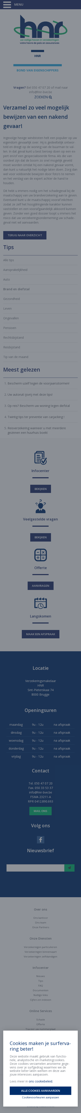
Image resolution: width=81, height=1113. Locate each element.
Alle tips (8, 260)
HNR (37, 56)
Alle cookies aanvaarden (40, 1091)
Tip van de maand (15, 357)
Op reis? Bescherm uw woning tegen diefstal (39, 406)
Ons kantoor (40, 917)
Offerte (40, 1024)
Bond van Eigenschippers (38, 70)
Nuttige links (40, 995)
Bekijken (41, 489)
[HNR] (40, 29)
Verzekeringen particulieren (40, 947)
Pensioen (9, 328)
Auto (6, 279)
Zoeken (41, 97)
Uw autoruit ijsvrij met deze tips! (30, 394)
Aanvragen (40, 586)
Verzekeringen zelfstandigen (40, 956)
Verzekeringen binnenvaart (41, 951)
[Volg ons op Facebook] (40, 839)
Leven (7, 308)
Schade (40, 1019)
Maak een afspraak (40, 634)
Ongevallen (11, 318)
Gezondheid (11, 299)
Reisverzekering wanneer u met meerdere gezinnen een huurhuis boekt (37, 430)
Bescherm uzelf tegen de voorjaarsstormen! (38, 383)
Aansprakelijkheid (15, 270)
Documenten (40, 990)
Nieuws (40, 976)
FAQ (40, 985)
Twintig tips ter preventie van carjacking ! (36, 417)
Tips (40, 980)
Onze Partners (40, 927)
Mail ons (40, 811)
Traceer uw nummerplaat (40, 1029)
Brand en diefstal (16, 289)
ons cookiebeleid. (41, 1081)
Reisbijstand (11, 347)
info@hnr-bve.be (40, 92)
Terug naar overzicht (25, 235)
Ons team (40, 922)
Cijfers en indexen (40, 999)
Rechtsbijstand (13, 337)
